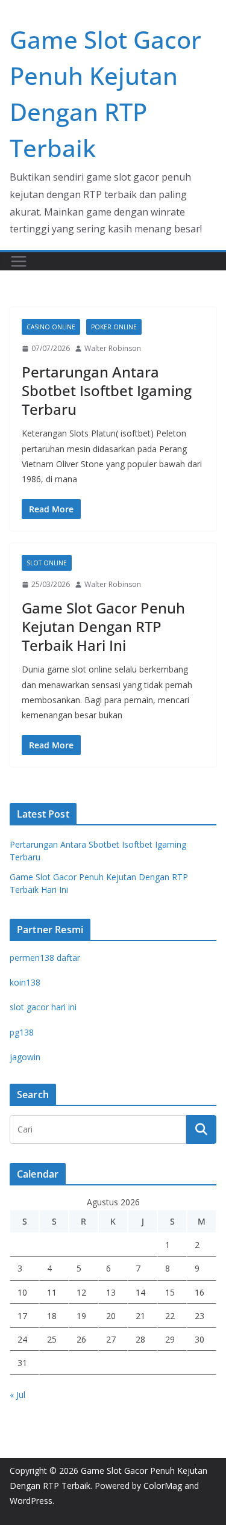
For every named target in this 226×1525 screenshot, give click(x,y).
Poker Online (114, 327)
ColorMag (162, 1485)
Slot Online (47, 563)
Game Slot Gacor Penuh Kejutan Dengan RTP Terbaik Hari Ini (103, 626)
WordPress (31, 1500)
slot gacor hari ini (43, 1007)
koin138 (25, 982)
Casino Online (51, 327)
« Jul (17, 1394)
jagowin (25, 1057)
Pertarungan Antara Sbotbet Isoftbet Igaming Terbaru (107, 390)
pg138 (22, 1032)
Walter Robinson (112, 348)
